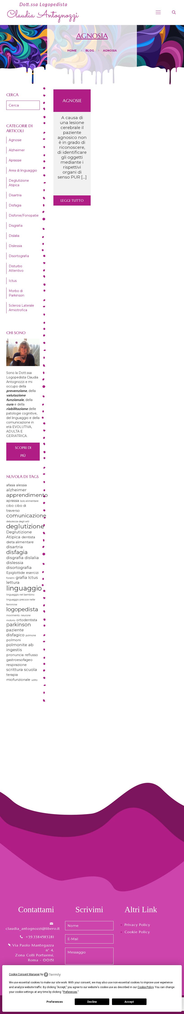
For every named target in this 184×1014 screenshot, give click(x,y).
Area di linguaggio (23, 170)
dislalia (32, 557)
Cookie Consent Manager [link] (24, 974)
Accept (129, 1001)
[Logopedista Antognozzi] (43, 12)
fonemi (10, 578)
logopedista (22, 609)
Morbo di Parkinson (16, 293)
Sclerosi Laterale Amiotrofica (21, 307)
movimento (13, 615)
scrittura (14, 669)
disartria (14, 546)
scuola (30, 669)
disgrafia (15, 557)
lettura (13, 582)
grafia (21, 577)
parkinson (18, 624)
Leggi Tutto (72, 200)
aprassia (12, 501)
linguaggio (24, 588)
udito (34, 680)
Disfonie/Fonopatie (24, 215)
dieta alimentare (20, 542)
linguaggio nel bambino (20, 594)
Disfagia (15, 205)
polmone (31, 635)
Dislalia (14, 236)
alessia (21, 485)
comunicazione (26, 515)
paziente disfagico (15, 632)
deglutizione (25, 526)
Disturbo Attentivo (16, 268)
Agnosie (72, 101)
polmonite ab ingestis (19, 647)
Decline (92, 1001)
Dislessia (15, 246)
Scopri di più (23, 451)
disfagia (17, 552)
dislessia (14, 562)
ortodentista (26, 620)
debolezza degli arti (17, 521)
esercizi (32, 573)
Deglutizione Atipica (19, 183)
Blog (89, 50)
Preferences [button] (70, 992)
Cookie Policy (137, 932)
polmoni (13, 640)
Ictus (13, 281)
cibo (10, 506)
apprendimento (27, 495)
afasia (10, 485)
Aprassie (15, 160)
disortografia (19, 567)
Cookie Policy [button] (145, 987)
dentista (28, 537)
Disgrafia (15, 226)
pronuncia (15, 655)
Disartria (15, 195)
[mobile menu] (158, 12)
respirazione (16, 665)
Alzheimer (17, 150)
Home (72, 50)
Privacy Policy (137, 924)
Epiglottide (15, 573)
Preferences (54, 1001)
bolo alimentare (29, 501)
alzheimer (16, 489)
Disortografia (19, 256)
